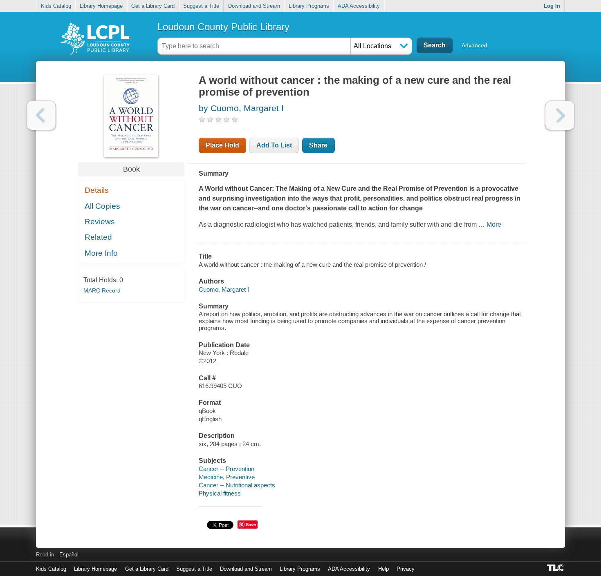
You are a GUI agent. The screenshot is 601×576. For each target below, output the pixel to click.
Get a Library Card (153, 6)
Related (98, 237)
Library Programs (309, 6)
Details (97, 190)
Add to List (274, 145)
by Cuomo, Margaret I (241, 108)
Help (383, 569)
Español (68, 554)
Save (251, 524)
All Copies (102, 206)
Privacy (406, 569)
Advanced (474, 45)
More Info (101, 253)
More (494, 224)
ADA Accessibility (359, 6)
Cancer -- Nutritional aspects (237, 485)
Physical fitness (220, 493)
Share (318, 145)
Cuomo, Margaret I (224, 289)
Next (560, 115)
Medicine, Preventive (227, 476)
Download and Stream (254, 6)
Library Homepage (101, 6)
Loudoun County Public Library (223, 26)
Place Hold (222, 145)
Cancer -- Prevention (226, 468)
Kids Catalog (56, 6)
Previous (41, 115)
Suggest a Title (201, 6)
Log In (552, 6)
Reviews (100, 221)
